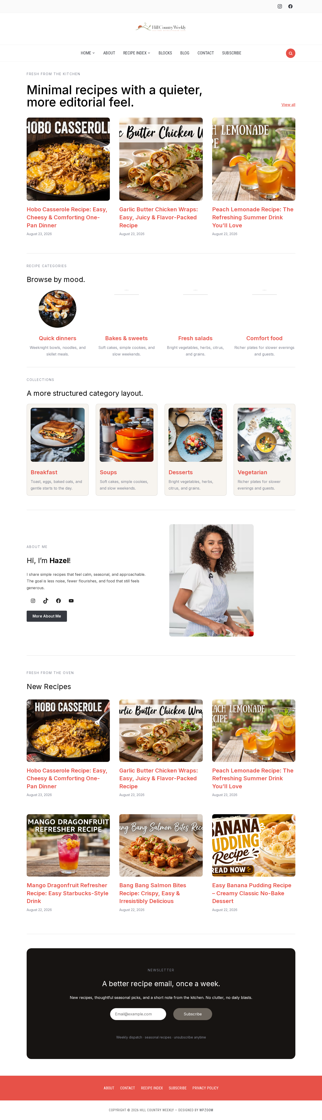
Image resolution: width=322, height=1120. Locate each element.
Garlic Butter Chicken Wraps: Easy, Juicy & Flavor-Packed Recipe (158, 217)
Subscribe (231, 52)
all (292, 104)
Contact (206, 52)
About (109, 52)
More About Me (47, 616)
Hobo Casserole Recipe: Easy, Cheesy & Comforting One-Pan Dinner (67, 217)
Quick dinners (57, 338)
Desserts (181, 472)
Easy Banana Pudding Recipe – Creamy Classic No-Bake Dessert (251, 893)
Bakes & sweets (126, 338)
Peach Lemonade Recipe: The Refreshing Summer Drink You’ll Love (252, 217)
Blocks (165, 52)
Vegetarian (252, 472)
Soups (108, 472)
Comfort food (264, 338)
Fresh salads (195, 338)
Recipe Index (135, 52)
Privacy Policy (205, 1088)
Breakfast (44, 472)
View (285, 104)
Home (86, 52)
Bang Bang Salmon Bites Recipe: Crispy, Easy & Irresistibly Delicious (152, 893)
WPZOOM (206, 1110)
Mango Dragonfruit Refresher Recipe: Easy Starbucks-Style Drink (67, 893)
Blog (184, 52)
